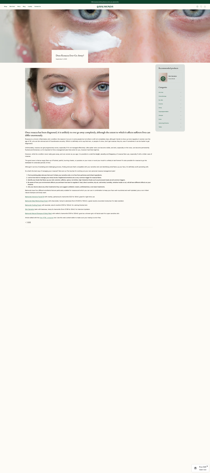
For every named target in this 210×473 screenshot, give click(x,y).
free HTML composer (47, 217)
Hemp (160, 107)
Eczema (161, 103)
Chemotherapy (162, 96)
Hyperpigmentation (163, 111)
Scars (160, 119)
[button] (5, 7)
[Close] (207, 466)
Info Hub (161, 92)
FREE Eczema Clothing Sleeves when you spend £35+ (105, 1)
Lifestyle (161, 115)
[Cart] (205, 6)
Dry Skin (161, 100)
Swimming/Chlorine (164, 123)
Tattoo (160, 127)
